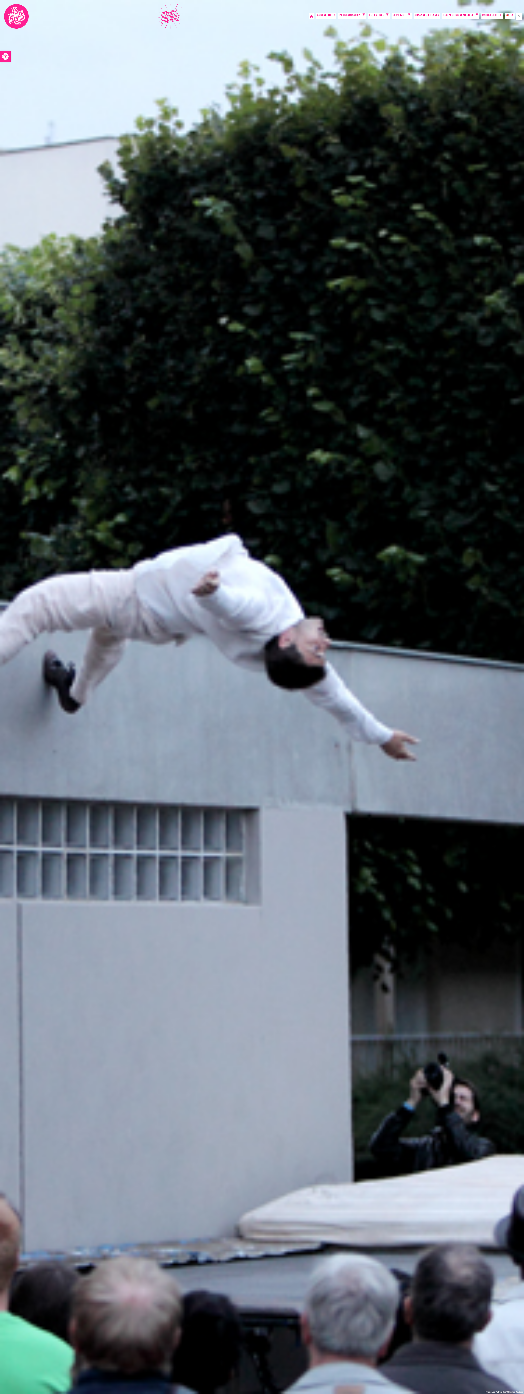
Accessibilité (326, 15)
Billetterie (494, 15)
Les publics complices (458, 15)
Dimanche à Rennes (427, 15)
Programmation (349, 15)
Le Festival (376, 15)
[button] (5, 56)
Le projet (399, 15)
